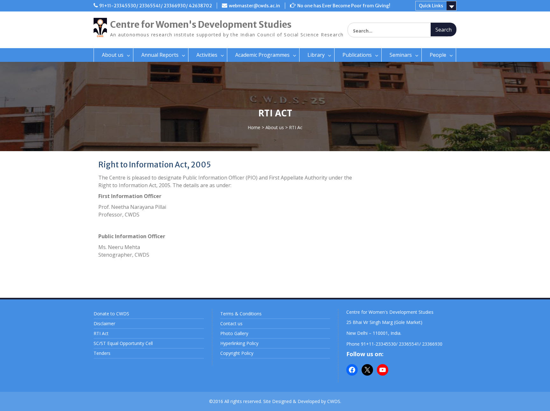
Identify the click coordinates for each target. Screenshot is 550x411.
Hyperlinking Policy (239, 343)
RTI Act (101, 333)
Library (316, 54)
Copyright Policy (236, 353)
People (438, 54)
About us (112, 54)
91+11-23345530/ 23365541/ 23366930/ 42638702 (155, 6)
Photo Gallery (234, 333)
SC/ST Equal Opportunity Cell (123, 343)
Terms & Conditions (241, 314)
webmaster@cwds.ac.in (254, 6)
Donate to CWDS (111, 314)
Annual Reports (160, 54)
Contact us (231, 323)
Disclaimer (104, 323)
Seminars (401, 54)
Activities (206, 54)
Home (254, 127)
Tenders (102, 353)
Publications (357, 54)
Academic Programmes (262, 54)
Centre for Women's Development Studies (201, 24)
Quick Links (431, 6)
